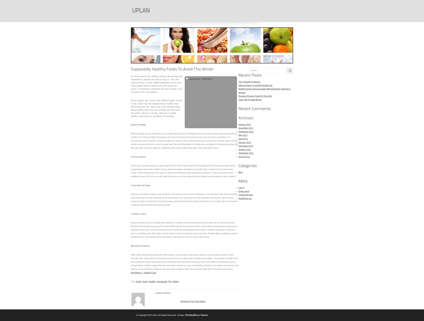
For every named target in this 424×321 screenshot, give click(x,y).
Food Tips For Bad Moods (250, 100)
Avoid (138, 281)
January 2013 (244, 142)
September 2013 (246, 132)
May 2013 (242, 135)
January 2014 (244, 124)
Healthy (152, 281)
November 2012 (245, 146)
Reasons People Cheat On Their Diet (255, 96)
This (170, 281)
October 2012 (244, 149)
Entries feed (243, 191)
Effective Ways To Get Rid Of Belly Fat (255, 85)
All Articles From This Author (193, 301)
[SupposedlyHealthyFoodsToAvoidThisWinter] (172, 69)
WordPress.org (245, 198)
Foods (145, 281)
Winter (176, 281)
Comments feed (245, 195)
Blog (240, 172)
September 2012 (246, 153)
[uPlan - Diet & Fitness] (141, 10)
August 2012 (244, 157)
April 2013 (243, 139)
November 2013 (245, 128)
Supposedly (162, 281)
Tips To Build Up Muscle (249, 82)
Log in (241, 188)
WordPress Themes (198, 315)
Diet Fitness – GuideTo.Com (143, 273)
